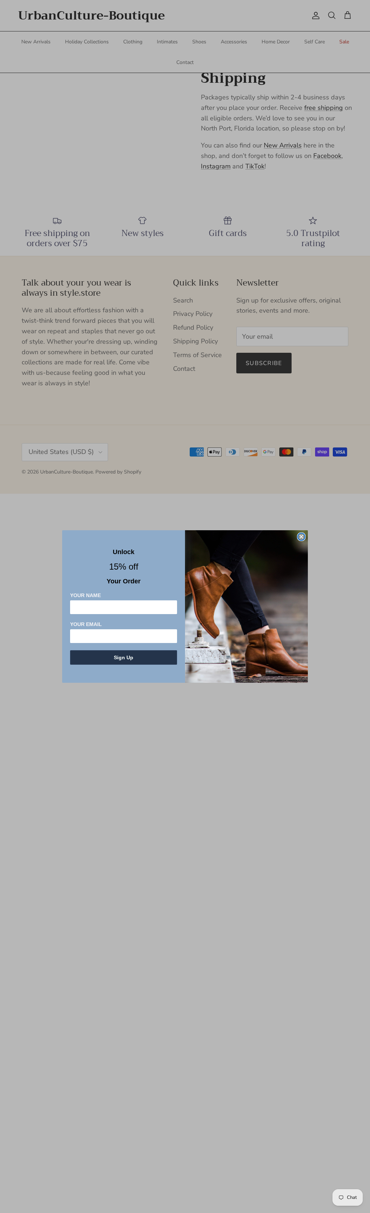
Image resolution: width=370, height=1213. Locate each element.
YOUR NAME (85, 595)
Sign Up (123, 657)
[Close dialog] (301, 536)
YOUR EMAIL (86, 624)
